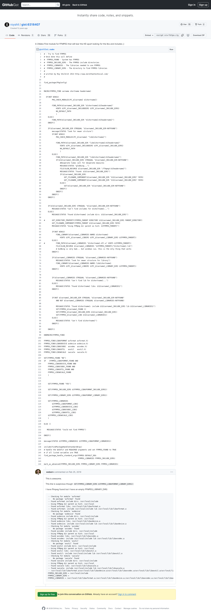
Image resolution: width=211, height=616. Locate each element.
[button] (182, 35)
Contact (118, 608)
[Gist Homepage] (10, 4)
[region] (105, 259)
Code (11, 35)
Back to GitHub (79, 5)
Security (83, 608)
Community (101, 608)
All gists (66, 5)
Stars (45, 35)
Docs (110, 608)
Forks (62, 35)
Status (92, 608)
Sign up (203, 4)
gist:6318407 (30, 24)
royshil (14, 24)
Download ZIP (199, 35)
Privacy (75, 608)
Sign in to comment (127, 594)
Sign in (191, 4)
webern (50, 472)
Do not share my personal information (154, 608)
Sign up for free (47, 594)
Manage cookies (130, 608)
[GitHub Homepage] (43, 608)
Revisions (27, 35)
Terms (67, 608)
